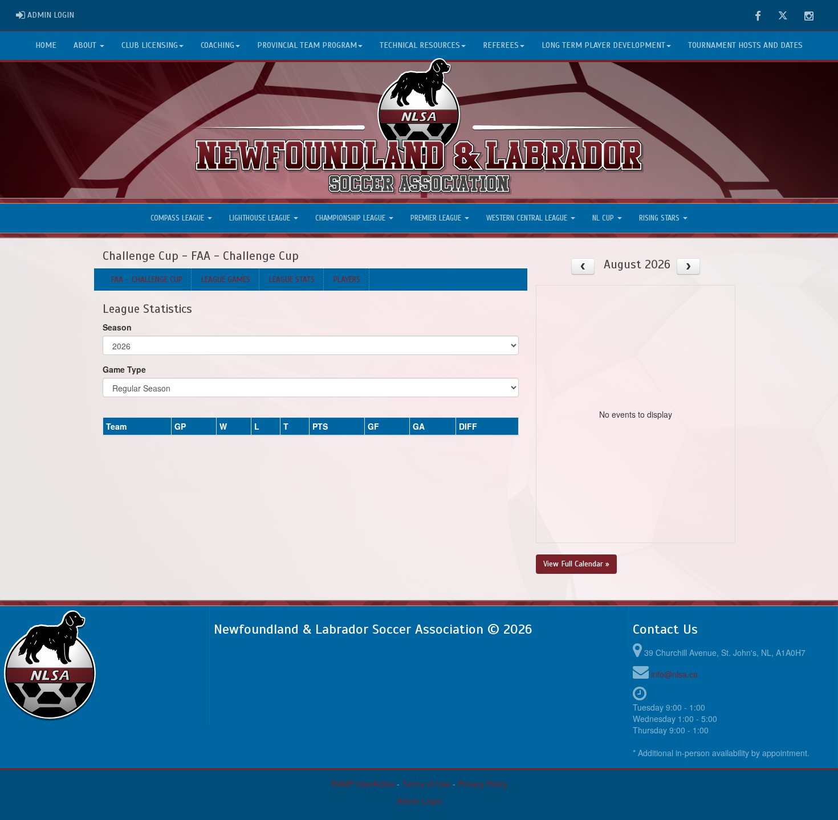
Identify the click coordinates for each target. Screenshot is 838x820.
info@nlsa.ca (674, 674)
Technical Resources (420, 45)
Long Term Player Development (603, 45)
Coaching (217, 45)
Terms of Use (426, 783)
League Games (225, 279)
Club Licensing (149, 45)
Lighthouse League (260, 218)
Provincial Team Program (307, 45)
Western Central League (527, 218)
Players (346, 279)
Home (45, 45)
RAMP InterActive (362, 783)
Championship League (351, 218)
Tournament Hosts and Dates (745, 45)
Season (117, 327)
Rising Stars (660, 218)
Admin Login (419, 800)
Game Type (124, 369)
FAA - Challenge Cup (146, 279)
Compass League (178, 218)
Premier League (436, 218)
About (86, 45)
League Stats (292, 279)
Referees (501, 45)
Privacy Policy (482, 783)
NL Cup (604, 218)
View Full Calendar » (576, 564)
